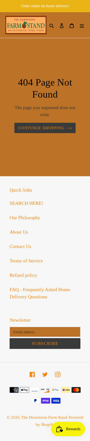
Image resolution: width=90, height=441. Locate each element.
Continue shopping (41, 128)
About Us (19, 232)
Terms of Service (26, 260)
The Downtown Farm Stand (44, 417)
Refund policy (23, 275)
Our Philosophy (25, 217)
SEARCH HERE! (26, 203)
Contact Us (20, 246)
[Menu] (82, 25)
